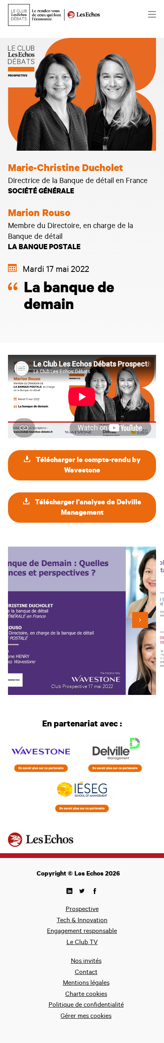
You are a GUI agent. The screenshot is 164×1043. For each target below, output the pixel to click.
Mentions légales (86, 983)
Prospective (82, 909)
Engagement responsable (82, 931)
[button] (140, 620)
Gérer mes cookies (86, 1016)
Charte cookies (86, 994)
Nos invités (86, 961)
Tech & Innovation (82, 921)
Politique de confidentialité (86, 1005)
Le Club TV (82, 943)
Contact (86, 972)
